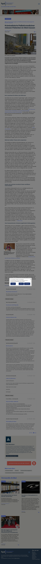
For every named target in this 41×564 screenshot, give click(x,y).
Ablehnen (21, 283)
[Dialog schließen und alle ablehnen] (30, 279)
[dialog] (20, 282)
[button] (39, 4)
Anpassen (13, 283)
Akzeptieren (27, 283)
